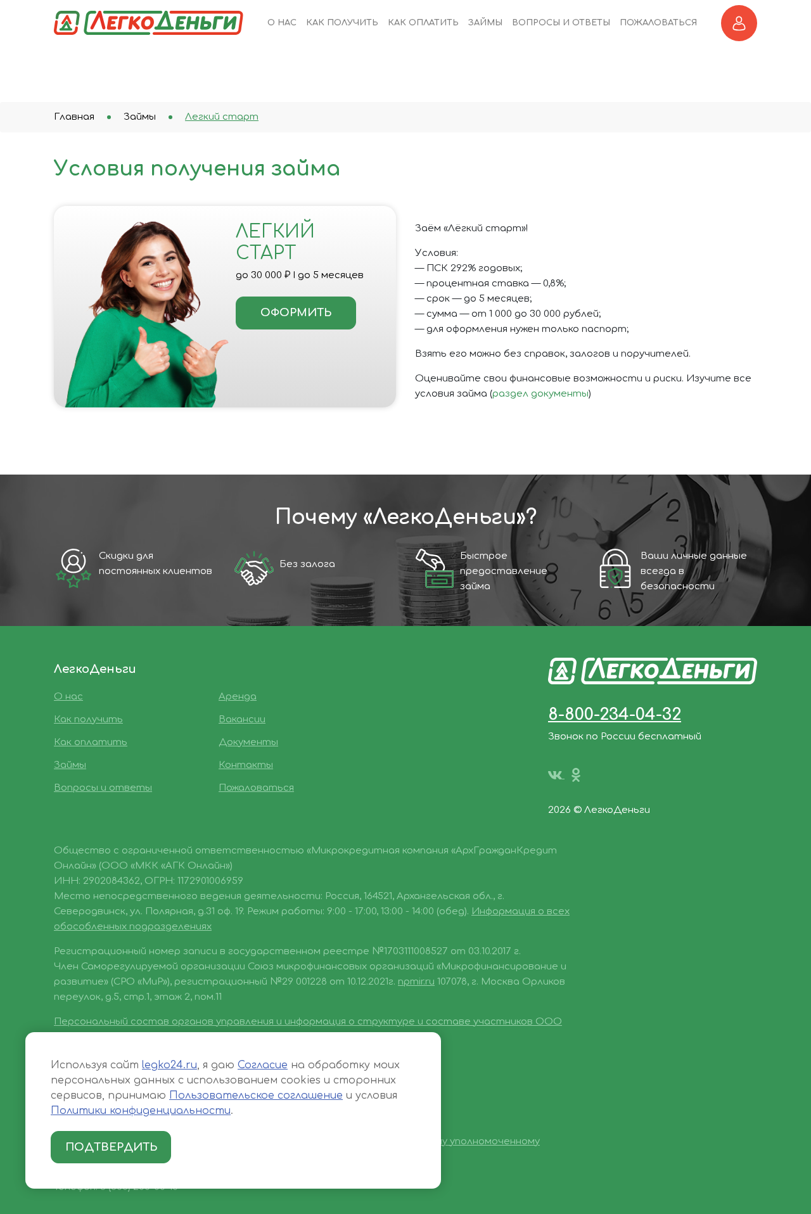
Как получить (342, 22)
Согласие (263, 1065)
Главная (74, 117)
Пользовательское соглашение (256, 1095)
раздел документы (540, 393)
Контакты (246, 765)
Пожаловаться (658, 22)
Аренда (238, 696)
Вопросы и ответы (561, 22)
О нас (282, 22)
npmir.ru (416, 981)
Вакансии (242, 719)
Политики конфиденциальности (141, 1110)
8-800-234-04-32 (614, 714)
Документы (248, 742)
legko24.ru (169, 1065)
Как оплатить (423, 22)
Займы (485, 22)
